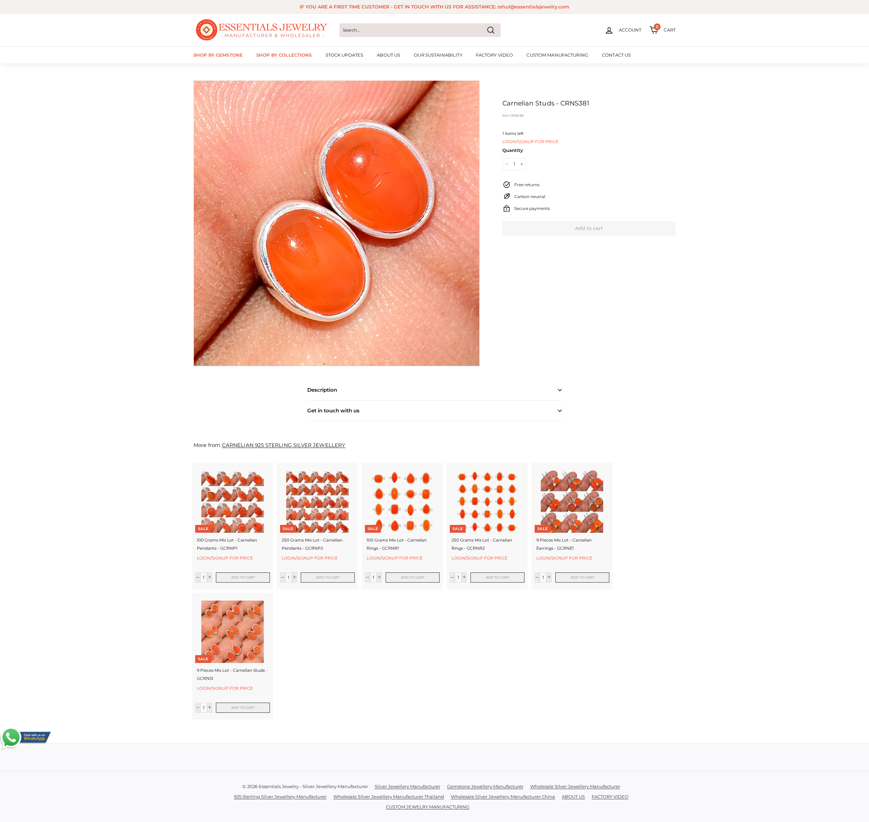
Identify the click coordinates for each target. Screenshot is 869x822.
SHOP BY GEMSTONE (218, 55)
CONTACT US (616, 55)
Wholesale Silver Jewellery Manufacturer (575, 786)
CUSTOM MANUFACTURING (557, 55)
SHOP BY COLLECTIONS (284, 55)
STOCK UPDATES (345, 55)
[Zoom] (336, 223)
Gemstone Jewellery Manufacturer (485, 786)
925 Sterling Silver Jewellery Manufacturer (280, 796)
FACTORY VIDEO (494, 55)
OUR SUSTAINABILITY (438, 55)
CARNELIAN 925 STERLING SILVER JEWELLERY (284, 445)
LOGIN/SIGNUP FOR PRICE (530, 141)
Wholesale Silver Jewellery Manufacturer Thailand (388, 796)
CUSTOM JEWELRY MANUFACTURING (427, 806)
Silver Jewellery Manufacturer (407, 786)
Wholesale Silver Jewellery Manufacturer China (503, 796)
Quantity (512, 150)
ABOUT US (388, 55)
